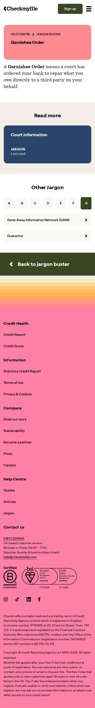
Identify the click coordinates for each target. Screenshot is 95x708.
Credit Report (14, 334)
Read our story (15, 419)
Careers (10, 465)
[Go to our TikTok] (17, 600)
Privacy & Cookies (18, 394)
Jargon (9, 513)
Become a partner (18, 442)
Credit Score (14, 346)
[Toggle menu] (88, 8)
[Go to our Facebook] (40, 600)
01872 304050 (14, 538)
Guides (9, 490)
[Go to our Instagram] (6, 600)
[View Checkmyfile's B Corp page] (10, 578)
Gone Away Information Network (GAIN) (38, 220)
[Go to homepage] (21, 8)
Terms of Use (13, 383)
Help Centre (20, 34)
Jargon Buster (49, 34)
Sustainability (14, 431)
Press (8, 454)
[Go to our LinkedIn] (29, 600)
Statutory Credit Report (22, 371)
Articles (10, 502)
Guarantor (15, 236)
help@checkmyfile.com (20, 557)
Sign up (70, 9)
